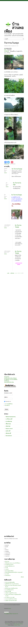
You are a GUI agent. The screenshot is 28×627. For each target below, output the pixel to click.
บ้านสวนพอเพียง (14, 27)
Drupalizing (7, 623)
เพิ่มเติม (22, 577)
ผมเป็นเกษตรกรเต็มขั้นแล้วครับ (11, 588)
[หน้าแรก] (8, 24)
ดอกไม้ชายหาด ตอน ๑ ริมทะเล (10, 378)
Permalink (5, 172)
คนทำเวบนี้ (8, 430)
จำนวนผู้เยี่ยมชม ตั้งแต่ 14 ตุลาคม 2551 (11, 613)
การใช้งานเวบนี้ (9, 419)
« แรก (8, 273)
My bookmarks (9, 435)
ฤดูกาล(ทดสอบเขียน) (9, 570)
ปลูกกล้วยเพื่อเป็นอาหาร (10, 566)
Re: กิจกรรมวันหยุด (17, 169)
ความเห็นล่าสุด (9, 421)
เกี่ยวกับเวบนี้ (8, 433)
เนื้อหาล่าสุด (8, 423)
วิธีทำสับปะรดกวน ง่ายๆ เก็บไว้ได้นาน (12, 563)
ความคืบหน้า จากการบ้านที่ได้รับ (10, 379)
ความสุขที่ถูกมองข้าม (9, 589)
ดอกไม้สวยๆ (6, 380)
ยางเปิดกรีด (6, 51)
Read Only (7, 561)
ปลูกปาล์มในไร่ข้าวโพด (9, 382)
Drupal (10, 608)
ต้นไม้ (5, 49)
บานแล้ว (7, 569)
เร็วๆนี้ (6, 567)
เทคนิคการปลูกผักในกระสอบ (11, 592)
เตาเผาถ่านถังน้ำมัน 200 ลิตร (11, 599)
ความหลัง (7, 573)
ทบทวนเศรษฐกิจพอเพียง (10, 582)
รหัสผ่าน (6, 397)
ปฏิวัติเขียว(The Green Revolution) (12, 583)
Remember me (8, 401)
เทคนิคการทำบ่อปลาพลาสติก (11, 600)
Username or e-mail (8, 393)
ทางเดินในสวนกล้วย (9, 564)
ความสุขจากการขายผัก (9, 597)
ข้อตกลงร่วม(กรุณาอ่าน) (10, 416)
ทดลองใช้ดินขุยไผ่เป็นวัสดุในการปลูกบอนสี (13, 572)
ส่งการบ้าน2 (6, 376)
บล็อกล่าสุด (8, 426)
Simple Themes (17, 625)
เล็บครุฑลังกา (8, 575)
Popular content (9, 428)
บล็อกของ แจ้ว (6, 163)
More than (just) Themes (18, 623)
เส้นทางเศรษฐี (8, 591)
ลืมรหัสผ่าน (7, 405)
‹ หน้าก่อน (12, 273)
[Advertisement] (14, 10)
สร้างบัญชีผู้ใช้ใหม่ (9, 403)
